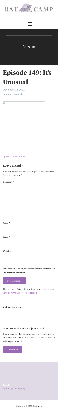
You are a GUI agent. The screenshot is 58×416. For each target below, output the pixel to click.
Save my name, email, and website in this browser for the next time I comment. (29, 271)
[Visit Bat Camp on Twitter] (9, 314)
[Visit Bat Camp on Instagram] (4, 314)
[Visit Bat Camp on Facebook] (14, 314)
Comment (8, 182)
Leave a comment (12, 94)
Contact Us (13, 349)
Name (6, 223)
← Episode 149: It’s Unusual (13, 157)
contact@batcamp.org (14, 388)
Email (6, 237)
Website (7, 251)
